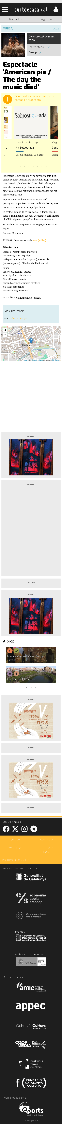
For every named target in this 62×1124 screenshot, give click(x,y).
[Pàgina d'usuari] (56, 11)
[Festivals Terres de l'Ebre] (31, 1065)
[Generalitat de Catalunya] (31, 880)
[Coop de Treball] (31, 918)
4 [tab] (28, 166)
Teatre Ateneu (37, 47)
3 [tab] (24, 166)
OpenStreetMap (37, 360)
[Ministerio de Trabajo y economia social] (31, 964)
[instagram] (24, 830)
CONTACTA (46, 839)
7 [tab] (41, 166)
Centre (46, 33)
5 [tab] (33, 166)
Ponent (15, 26)
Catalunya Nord (46, 26)
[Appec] (31, 1008)
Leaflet (26, 360)
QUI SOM (15, 839)
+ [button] (5, 330)
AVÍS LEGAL (15, 848)
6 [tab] (37, 166)
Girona (15, 33)
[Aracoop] (31, 899)
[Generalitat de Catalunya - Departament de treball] (31, 941)
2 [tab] (20, 166)
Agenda (46, 19)
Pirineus (16, 40)
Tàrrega (33, 52)
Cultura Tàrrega (18, 318)
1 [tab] (15, 166)
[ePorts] (31, 1109)
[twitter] (15, 830)
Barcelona (46, 40)
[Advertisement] (31, 395)
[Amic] (31, 989)
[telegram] (33, 830)
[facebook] (6, 830)
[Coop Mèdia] (31, 1046)
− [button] (5, 335)
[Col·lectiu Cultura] (31, 1027)
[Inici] (31, 9)
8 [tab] (46, 166)
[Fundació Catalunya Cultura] (31, 1084)
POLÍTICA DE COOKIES (15, 860)
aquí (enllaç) (39, 240)
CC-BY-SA (55, 360)
